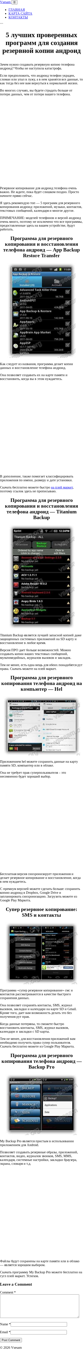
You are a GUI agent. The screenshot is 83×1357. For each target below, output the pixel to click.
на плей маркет (62, 487)
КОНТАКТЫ (18, 17)
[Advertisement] (41, 141)
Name (5, 1324)
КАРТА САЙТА (20, 13)
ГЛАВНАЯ (17, 9)
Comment (8, 1292)
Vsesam (5, 2)
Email (5, 1332)
